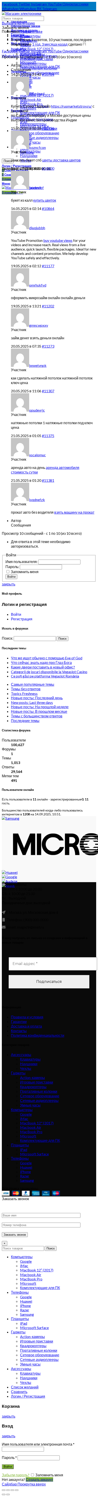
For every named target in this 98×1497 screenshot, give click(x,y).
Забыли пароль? (15, 1475)
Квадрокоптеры (33, 1086)
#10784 (48, 74)
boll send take (31, 31)
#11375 (48, 435)
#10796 (48, 128)
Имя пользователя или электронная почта (38, 1444)
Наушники (28, 1064)
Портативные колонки (38, 1091)
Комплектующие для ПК (40, 1140)
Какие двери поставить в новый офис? (43, 667)
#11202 (48, 306)
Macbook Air (30, 99)
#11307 (48, 391)
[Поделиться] (8, 1490)
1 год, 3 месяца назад (49, 44)
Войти (11, 576)
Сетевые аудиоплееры (39, 1100)
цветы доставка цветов (61, 160)
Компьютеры (22, 1109)
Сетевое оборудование (39, 1096)
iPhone (25, 1171)
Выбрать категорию (18, 23)
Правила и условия (27, 1017)
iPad (23, 1149)
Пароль (9, 1457)
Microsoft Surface (34, 1154)
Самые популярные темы (32, 684)
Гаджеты (18, 1073)
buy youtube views (57, 240)
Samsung (27, 1180)
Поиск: (7, 638)
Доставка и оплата (26, 1026)
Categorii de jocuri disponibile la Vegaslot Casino (49, 671)
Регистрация (21, 619)
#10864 (48, 208)
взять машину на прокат (74, 512)
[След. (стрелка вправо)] (8, 1494)
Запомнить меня (25, 571)
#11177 (48, 266)
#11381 (48, 480)
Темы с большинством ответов (36, 716)
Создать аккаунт (39, 1479)
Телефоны (20, 1158)
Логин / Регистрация (28, 1396)
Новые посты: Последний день (37, 698)
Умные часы (30, 1105)
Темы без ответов (26, 689)
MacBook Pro (31, 1131)
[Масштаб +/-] (16, 1490)
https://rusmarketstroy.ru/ (71, 106)
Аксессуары (21, 1054)
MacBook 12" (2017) (37, 1123)
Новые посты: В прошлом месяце (39, 711)
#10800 (48, 168)
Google (26, 1114)
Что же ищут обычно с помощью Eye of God (46, 658)
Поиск (8, 161)
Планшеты (20, 1145)
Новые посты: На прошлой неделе (40, 707)
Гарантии (19, 1021)
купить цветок (44, 200)
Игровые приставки (36, 1082)
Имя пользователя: (21, 561)
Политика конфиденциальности (37, 1035)
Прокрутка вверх (32, 1484)
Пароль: (12, 566)
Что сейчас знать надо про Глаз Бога (41, 662)
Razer (24, 1176)
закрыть (8, 584)
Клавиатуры (30, 36)
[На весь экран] (12, 1490)
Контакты (19, 1031)
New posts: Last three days (32, 702)
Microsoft (28, 1136)
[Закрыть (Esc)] (3, 1490)
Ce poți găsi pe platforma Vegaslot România (45, 676)
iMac (24, 1118)
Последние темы (25, 720)
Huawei (26, 1167)
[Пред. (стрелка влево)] (3, 1494)
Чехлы (25, 1068)
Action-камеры (32, 1077)
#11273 (48, 346)
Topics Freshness (24, 693)
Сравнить (19, 1391)
